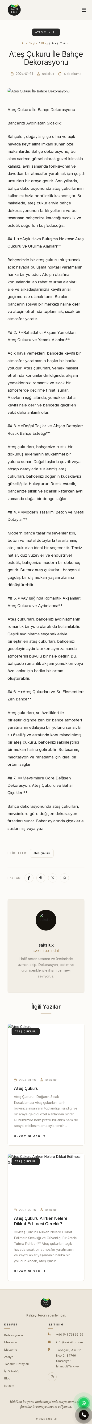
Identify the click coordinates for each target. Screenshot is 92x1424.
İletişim (9, 1385)
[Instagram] (52, 1376)
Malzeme (10, 1349)
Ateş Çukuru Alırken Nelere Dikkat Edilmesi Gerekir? (40, 1221)
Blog (44, 43)
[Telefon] (84, 1415)
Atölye (8, 1357)
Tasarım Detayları (16, 1364)
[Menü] (84, 10)
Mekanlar (10, 1342)
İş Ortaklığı (11, 1371)
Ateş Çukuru (26, 1088)
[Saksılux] (14, 10)
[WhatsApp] (84, 1403)
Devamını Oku (27, 1136)
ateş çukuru (41, 853)
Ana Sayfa (29, 43)
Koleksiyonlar (13, 1335)
